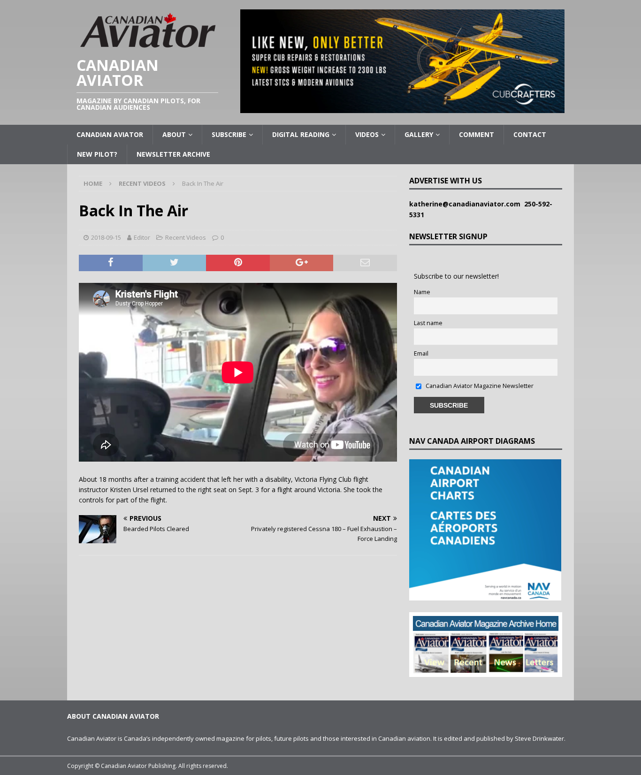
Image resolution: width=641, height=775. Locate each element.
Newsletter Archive (173, 154)
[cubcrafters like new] (402, 107)
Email (421, 353)
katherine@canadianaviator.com (466, 203)
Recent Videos (185, 237)
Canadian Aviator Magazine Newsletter (479, 386)
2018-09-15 (106, 237)
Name (422, 292)
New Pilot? (97, 154)
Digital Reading (300, 134)
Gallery (418, 134)
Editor (142, 237)
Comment (476, 134)
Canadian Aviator (109, 134)
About (174, 134)
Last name (428, 323)
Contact (529, 134)
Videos (367, 134)
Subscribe (229, 134)
